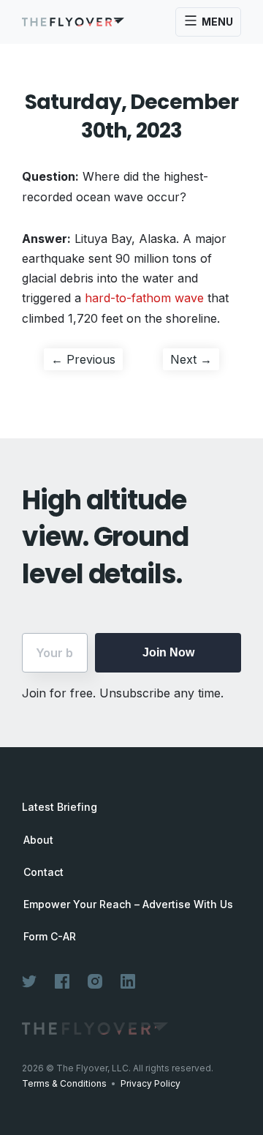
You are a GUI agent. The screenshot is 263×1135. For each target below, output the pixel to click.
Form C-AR (49, 937)
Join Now (168, 652)
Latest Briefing (59, 807)
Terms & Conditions (64, 1083)
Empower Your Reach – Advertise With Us (128, 904)
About (38, 840)
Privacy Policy (150, 1083)
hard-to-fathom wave (144, 298)
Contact (43, 872)
